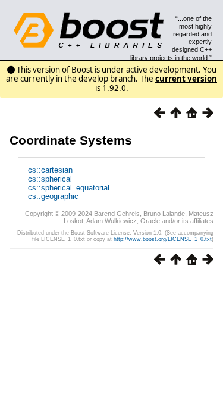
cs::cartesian (50, 169)
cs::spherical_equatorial (68, 187)
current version (186, 78)
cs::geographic (53, 196)
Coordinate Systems (71, 140)
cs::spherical (50, 178)
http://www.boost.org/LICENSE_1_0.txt (163, 239)
